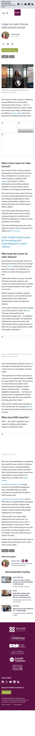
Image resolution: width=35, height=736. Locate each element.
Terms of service (6, 704)
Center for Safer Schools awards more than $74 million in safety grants (23, 582)
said (28, 311)
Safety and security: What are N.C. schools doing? (23, 609)
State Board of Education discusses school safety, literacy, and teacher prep (22, 595)
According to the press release (13, 499)
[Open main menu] (3, 13)
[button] (8, 44)
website (4, 181)
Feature (5, 56)
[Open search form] (7, 13)
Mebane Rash (15, 34)
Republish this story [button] (9, 50)
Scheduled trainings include (12, 484)
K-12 (11, 56)
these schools (15, 231)
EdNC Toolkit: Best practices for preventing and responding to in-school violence (16, 242)
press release (17, 113)
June (29, 407)
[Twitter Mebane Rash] (26, 560)
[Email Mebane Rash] (23, 560)
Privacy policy (18, 704)
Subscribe (6, 692)
